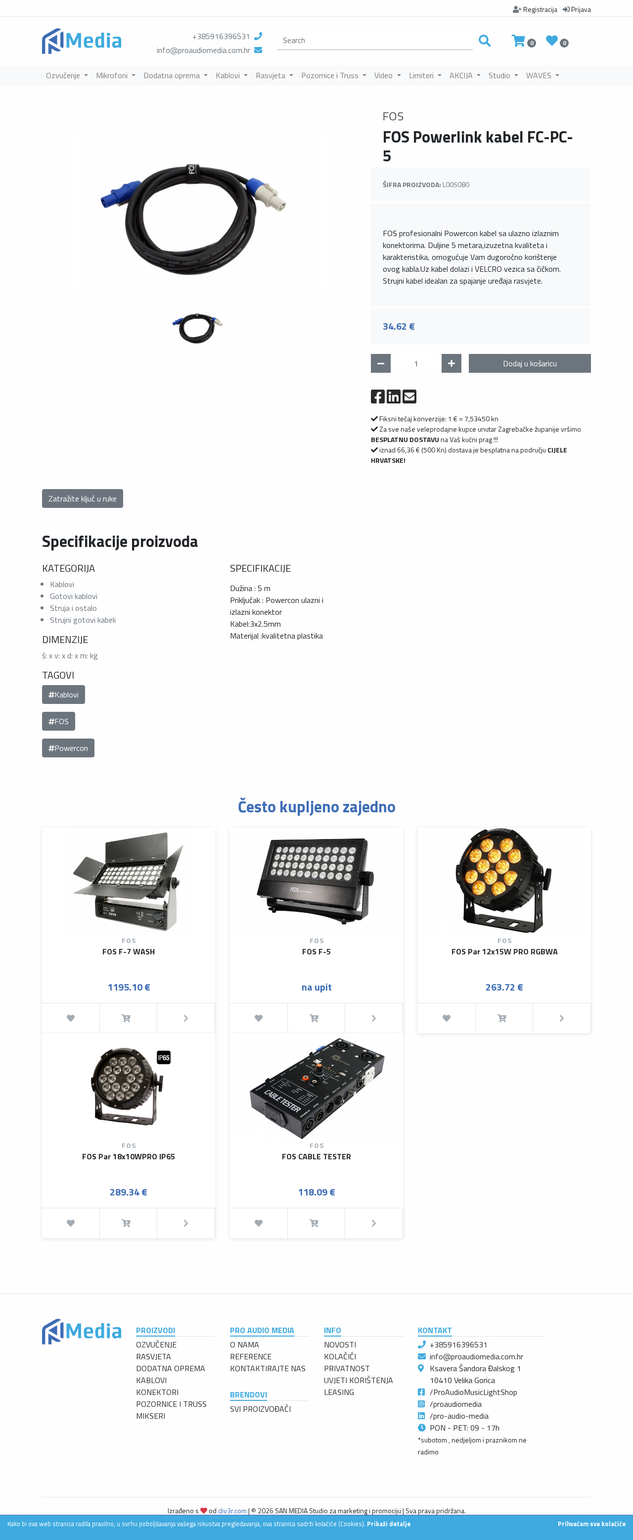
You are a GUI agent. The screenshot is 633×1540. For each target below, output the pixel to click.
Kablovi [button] (229, 75)
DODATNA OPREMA (170, 1368)
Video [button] (384, 75)
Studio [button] (500, 75)
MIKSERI (150, 1416)
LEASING (339, 1392)
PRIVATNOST (347, 1368)
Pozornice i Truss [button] (331, 75)
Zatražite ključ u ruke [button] (82, 498)
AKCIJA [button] (462, 75)
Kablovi (66, 694)
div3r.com (232, 1510)
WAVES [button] (539, 75)
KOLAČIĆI (340, 1356)
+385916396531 (221, 36)
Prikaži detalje (388, 1524)
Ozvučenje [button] (64, 75)
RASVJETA (153, 1356)
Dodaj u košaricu (530, 363)
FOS (61, 721)
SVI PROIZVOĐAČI (260, 1409)
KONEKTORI (157, 1392)
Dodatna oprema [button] (172, 75)
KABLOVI (151, 1380)
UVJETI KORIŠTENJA (358, 1380)
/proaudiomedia (456, 1404)
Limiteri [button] (422, 75)
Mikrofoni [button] (113, 75)
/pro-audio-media (459, 1416)
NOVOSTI (340, 1344)
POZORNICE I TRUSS (171, 1404)
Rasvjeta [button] (271, 75)
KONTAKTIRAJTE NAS (268, 1368)
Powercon (71, 748)
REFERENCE (250, 1356)
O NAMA (244, 1344)
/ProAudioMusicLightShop (473, 1392)
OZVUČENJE (156, 1344)
